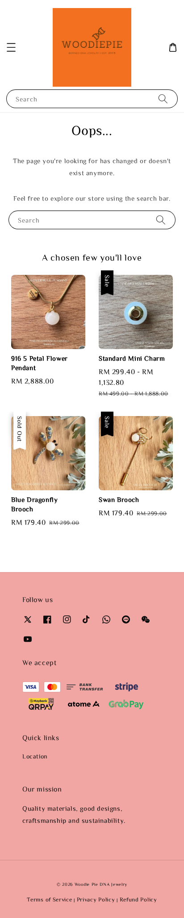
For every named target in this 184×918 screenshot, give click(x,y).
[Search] (163, 98)
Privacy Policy (96, 899)
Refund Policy (138, 899)
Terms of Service (49, 899)
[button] (11, 47)
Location (35, 756)
